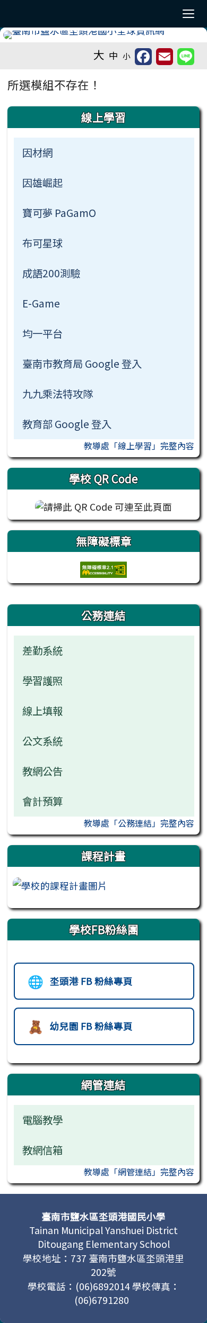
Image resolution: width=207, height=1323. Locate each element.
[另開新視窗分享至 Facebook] (143, 56)
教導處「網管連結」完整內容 (139, 1171)
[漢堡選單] (188, 13)
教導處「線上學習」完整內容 (139, 445)
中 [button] (113, 55)
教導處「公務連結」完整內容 (139, 823)
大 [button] (99, 54)
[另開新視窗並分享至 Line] (185, 56)
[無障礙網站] (103, 568)
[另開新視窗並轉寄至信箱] (164, 56)
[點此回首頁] (103, 35)
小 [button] (127, 55)
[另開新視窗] (60, 884)
